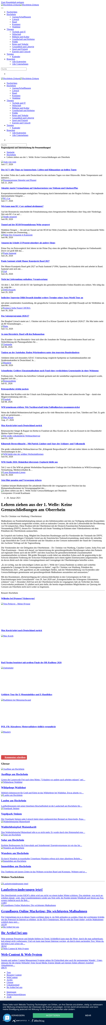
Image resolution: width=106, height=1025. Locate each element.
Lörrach (15, 19)
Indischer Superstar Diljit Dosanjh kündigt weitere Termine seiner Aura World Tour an (42, 297)
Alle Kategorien (19, 61)
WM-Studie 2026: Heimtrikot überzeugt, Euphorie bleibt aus (29, 462)
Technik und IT (19, 32)
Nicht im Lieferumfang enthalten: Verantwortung (24, 279)
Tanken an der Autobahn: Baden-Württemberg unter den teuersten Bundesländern (40, 352)
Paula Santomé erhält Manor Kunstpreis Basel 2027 (25, 261)
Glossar (10, 982)
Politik (15, 42)
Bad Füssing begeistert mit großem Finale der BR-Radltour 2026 (31, 662)
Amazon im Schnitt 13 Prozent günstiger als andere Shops (28, 243)
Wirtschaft (16, 34)
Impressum (11, 992)
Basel (14, 22)
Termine (10, 54)
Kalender (16, 56)
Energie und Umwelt (21, 51)
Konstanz (16, 24)
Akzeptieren (53, 1015)
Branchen (11, 59)
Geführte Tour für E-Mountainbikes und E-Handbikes (26, 694)
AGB (9, 997)
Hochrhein (11, 14)
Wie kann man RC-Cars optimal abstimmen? (22, 206)
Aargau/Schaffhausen (21, 17)
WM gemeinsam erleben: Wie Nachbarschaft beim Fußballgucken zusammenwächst (40, 407)
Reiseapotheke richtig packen (15, 389)
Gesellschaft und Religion (23, 39)
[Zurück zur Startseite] (20, 5)
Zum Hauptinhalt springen (12, 2)
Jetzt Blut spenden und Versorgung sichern (21, 480)
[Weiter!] (22, 625)
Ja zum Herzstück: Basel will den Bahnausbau (22, 334)
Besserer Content (14, 975)
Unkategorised (13, 985)
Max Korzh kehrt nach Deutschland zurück (21, 425)
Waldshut (16, 27)
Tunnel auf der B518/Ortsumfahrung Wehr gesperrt (25, 224)
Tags (9, 972)
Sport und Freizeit (20, 49)
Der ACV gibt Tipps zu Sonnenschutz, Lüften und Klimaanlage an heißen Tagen (38, 170)
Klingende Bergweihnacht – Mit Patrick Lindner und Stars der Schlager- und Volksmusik (43, 443)
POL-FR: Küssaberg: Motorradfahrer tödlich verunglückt (28, 726)
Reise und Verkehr (20, 44)
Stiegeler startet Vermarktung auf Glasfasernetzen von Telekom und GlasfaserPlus (39, 188)
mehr (88, 1015)
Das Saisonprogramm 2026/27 (15, 316)
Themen (10, 29)
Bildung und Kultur (20, 37)
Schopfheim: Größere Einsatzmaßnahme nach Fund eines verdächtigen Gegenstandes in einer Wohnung (50, 370)
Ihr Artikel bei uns (14, 987)
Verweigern (18, 1015)
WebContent (12, 977)
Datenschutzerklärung (16, 994)
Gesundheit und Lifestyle (23, 46)
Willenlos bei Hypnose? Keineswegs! (18, 598)
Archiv (10, 980)
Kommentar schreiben (15, 757)
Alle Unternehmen (20, 64)
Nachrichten (12, 12)
